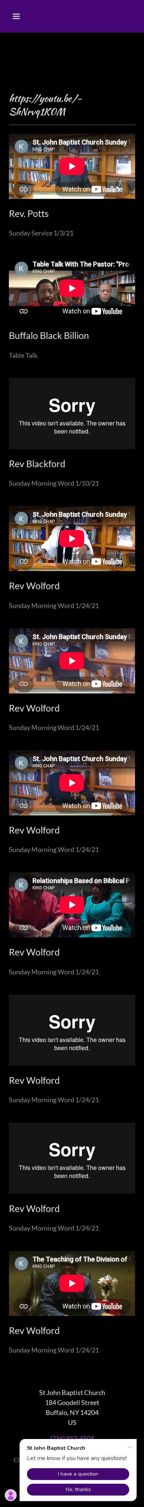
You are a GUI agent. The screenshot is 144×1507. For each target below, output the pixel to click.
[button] (23, 16)
